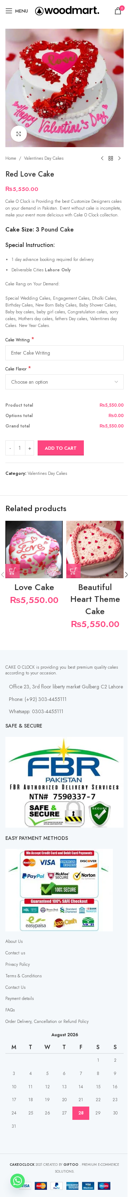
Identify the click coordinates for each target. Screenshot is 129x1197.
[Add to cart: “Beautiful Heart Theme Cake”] (73, 571)
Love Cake (34, 587)
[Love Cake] (34, 549)
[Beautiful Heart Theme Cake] (95, 549)
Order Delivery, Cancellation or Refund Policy (47, 1021)
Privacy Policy (17, 964)
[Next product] (119, 158)
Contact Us (15, 987)
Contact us (15, 953)
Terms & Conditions (23, 976)
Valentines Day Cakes (43, 158)
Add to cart (61, 448)
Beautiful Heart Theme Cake (95, 599)
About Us (14, 941)
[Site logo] (67, 10)
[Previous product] (102, 158)
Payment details (19, 998)
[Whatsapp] (17, 1181)
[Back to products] (110, 158)
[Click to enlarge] (19, 134)
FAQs (10, 1010)
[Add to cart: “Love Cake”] (12, 571)
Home (10, 158)
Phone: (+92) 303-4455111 (38, 699)
